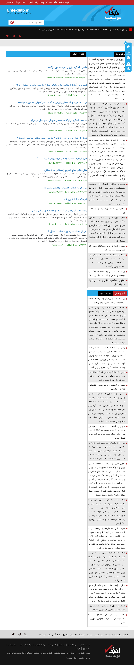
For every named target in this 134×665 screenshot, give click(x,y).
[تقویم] (128, 63)
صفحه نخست (121, 635)
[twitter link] (13, 634)
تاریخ (89, 635)
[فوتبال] (128, 57)
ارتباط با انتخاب (62, 2)
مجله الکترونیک (21, 2)
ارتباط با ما (72, 644)
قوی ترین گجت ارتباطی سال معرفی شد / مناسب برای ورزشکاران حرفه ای (50, 85)
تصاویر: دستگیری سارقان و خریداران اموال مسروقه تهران (106, 282)
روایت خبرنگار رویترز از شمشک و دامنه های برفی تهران (59, 211)
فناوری (65, 635)
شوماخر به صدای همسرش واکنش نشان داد (65, 188)
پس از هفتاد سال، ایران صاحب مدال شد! (66, 231)
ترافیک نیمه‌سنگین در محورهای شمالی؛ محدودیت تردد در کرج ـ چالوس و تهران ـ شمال (106, 618)
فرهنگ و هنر (54, 635)
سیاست (109, 635)
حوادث (42, 635)
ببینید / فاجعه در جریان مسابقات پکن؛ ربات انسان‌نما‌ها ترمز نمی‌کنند (106, 248)
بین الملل (98, 635)
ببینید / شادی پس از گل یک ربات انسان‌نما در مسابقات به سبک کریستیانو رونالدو (106, 300)
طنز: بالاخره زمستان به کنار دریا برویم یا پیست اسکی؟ (60, 159)
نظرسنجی (9, 2)
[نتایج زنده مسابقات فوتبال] (128, 68)
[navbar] (130, 30)
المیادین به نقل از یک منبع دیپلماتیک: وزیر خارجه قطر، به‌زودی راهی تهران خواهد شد (106, 608)
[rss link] (25, 634)
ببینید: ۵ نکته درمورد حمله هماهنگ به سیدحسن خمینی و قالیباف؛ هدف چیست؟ (106, 273)
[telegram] (13, 36)
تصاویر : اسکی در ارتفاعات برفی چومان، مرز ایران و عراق (59, 120)
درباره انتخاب (85, 644)
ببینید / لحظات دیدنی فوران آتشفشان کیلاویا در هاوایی (106, 387)
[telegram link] (19, 634)
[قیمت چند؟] (128, 51)
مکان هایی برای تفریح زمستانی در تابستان (65, 170)
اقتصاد (82, 635)
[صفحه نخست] (128, 46)
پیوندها (52, 2)
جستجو (86, 648)
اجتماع (73, 635)
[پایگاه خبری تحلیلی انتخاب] (114, 15)
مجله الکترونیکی (26, 644)
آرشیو (78, 648)
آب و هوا (43, 2)
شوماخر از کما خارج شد (75, 199)
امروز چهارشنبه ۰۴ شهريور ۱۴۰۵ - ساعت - (108, 29)
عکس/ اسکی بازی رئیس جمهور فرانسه (67, 67)
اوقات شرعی (34, 2)
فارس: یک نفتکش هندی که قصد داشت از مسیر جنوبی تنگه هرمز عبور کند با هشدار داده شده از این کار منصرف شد (106, 376)
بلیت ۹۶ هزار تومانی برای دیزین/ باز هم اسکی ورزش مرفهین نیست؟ (52, 138)
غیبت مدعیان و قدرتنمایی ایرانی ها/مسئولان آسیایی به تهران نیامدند (52, 103)
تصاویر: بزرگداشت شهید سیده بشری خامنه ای (106, 210)
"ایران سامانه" (71, 658)
